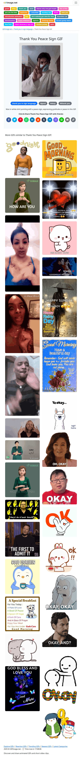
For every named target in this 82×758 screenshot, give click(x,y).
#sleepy (9, 166)
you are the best (11, 12)
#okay (53, 103)
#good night (48, 680)
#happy (46, 676)
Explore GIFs (9, 746)
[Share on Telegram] (49, 119)
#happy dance (49, 245)
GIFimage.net (7, 29)
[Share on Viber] (55, 119)
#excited (47, 390)
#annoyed (47, 427)
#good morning (12, 629)
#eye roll (47, 423)
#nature (10, 705)
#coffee (9, 588)
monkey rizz (46, 12)
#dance (46, 249)
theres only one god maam (46, 9)
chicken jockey (41, 24)
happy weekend (24, 20)
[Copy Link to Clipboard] (73, 119)
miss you (65, 12)
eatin (52, 24)
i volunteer (35, 12)
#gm (8, 584)
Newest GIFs (47, 746)
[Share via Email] (67, 119)
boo (26, 16)
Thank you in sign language (23, 29)
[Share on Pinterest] (20, 119)
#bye (46, 684)
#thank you (65, 103)
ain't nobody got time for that (42, 16)
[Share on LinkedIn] (32, 119)
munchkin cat (62, 16)
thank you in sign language (24, 103)
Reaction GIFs (21, 746)
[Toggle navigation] (76, 3)
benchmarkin (10, 20)
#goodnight (11, 173)
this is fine (63, 9)
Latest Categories (60, 746)
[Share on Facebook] (8, 119)
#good (43, 103)
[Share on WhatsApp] (26, 119)
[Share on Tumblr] (44, 119)
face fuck (8, 24)
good (7, 9)
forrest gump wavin (63, 20)
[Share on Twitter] (14, 119)
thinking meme (47, 20)
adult (31, 9)
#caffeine (10, 591)
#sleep (9, 169)
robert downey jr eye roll (24, 24)
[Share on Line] (61, 119)
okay (14, 9)
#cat (45, 252)
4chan (56, 12)
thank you (22, 9)
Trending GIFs (34, 746)
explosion (23, 12)
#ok (45, 420)
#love (9, 708)
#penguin (47, 732)
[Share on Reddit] (38, 119)
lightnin (36, 20)
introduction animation (13, 16)
